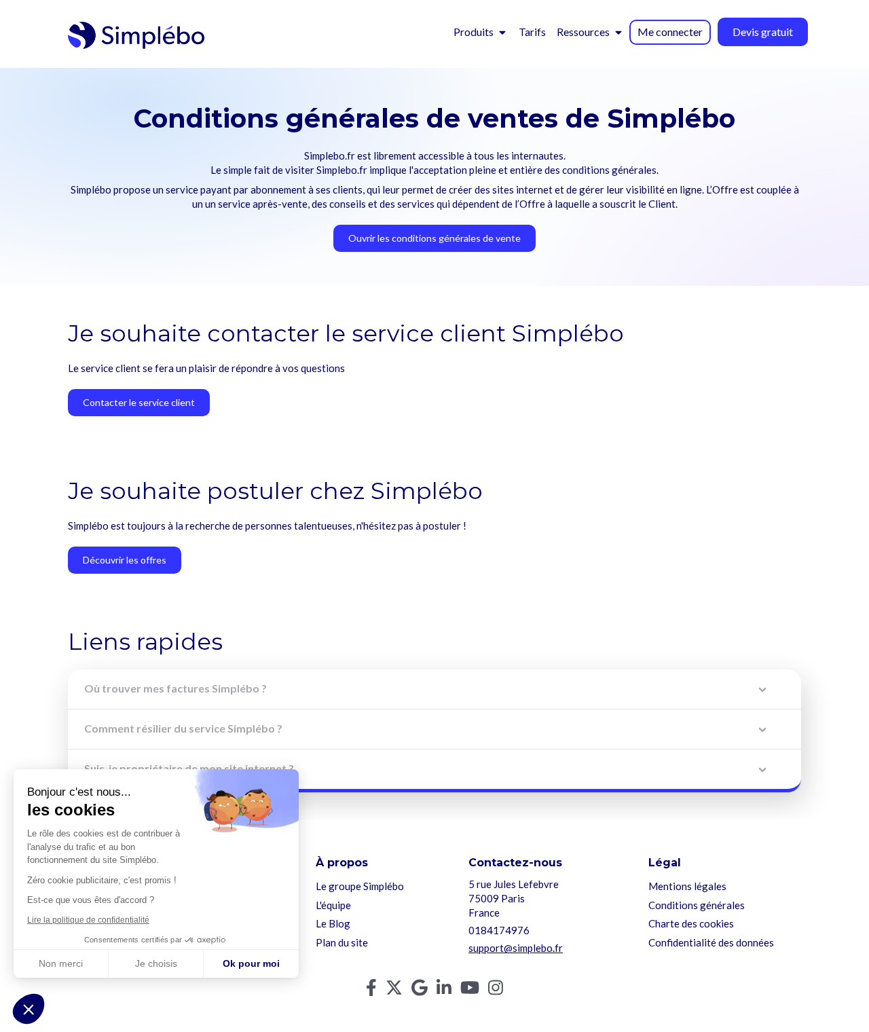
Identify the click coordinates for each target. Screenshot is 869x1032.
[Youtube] (469, 990)
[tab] (434, 689)
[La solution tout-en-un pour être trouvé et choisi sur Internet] (136, 35)
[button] (28, 1009)
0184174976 (499, 930)
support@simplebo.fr (515, 948)
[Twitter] (394, 990)
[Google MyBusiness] (419, 990)
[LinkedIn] (444, 990)
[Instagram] (495, 990)
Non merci (61, 963)
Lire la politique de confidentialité (88, 920)
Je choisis (156, 963)
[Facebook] (371, 990)
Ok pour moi (251, 963)
